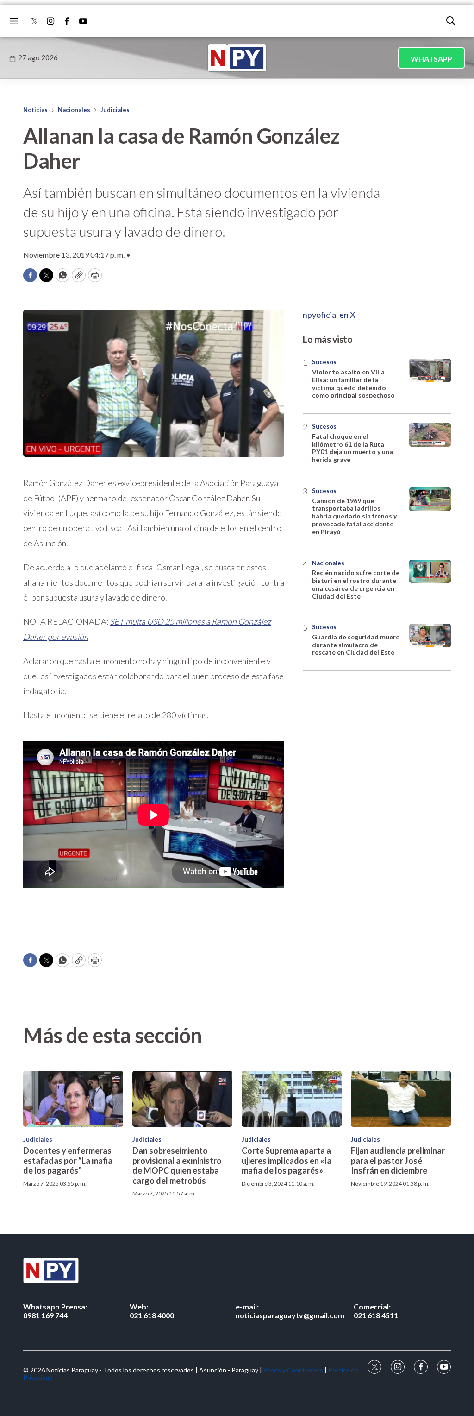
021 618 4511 (376, 1311)
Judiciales (115, 110)
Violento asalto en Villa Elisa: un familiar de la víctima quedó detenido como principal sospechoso (353, 383)
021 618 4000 (152, 1311)
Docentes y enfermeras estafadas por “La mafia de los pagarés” (67, 1160)
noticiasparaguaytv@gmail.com (290, 1311)
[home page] (237, 58)
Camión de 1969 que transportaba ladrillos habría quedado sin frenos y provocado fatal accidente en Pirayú (354, 516)
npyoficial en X (329, 315)
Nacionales (74, 110)
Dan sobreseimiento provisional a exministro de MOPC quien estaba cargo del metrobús (177, 1165)
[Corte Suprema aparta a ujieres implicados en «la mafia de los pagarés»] (292, 1099)
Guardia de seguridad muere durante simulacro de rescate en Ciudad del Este (355, 645)
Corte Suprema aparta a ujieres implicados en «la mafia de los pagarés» (286, 1160)
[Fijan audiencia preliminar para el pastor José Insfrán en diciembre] (401, 1099)
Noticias (35, 110)
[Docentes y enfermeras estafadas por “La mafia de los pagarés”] (73, 1099)
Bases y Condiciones (293, 1370)
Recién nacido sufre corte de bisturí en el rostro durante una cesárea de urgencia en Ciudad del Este (355, 584)
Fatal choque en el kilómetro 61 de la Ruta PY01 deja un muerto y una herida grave (352, 447)
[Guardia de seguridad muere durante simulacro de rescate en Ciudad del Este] (430, 635)
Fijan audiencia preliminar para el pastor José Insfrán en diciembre (398, 1160)
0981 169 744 (55, 1311)
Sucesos (324, 362)
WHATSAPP (431, 58)
